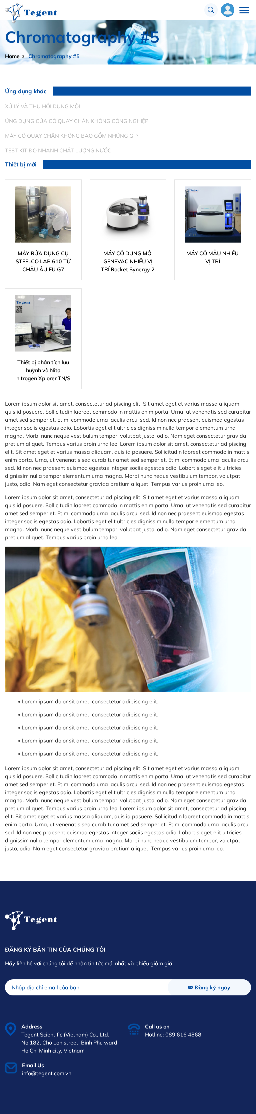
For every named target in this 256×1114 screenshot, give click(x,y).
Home (12, 56)
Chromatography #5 (54, 56)
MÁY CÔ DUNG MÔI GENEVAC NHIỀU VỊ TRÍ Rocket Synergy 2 (128, 261)
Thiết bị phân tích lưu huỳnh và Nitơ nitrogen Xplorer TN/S (43, 370)
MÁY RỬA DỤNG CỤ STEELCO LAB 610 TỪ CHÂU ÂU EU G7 (43, 261)
